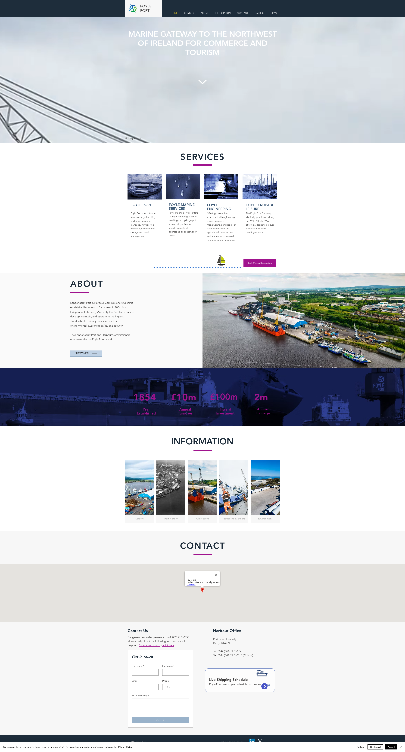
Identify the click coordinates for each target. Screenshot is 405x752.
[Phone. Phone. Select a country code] (167, 687)
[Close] (401, 746)
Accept (391, 747)
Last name (168, 666)
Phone (165, 680)
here (267, 684)
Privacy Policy (125, 747)
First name (138, 666)
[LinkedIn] (252, 742)
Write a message (140, 695)
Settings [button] (361, 747)
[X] (260, 742)
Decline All (375, 747)
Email (134, 680)
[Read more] (183, 186)
